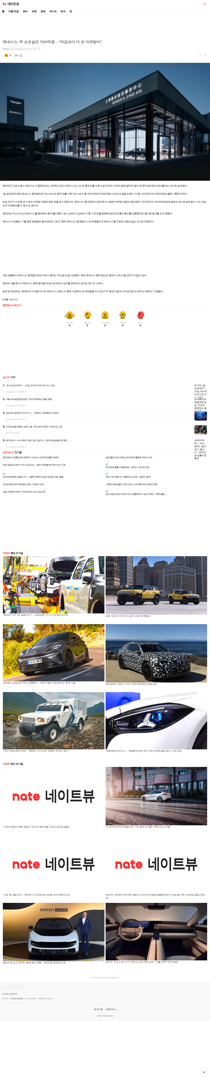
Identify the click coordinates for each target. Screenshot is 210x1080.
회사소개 (5, 992)
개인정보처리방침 (16, 992)
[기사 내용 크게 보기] (205, 55)
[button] (204, 1072)
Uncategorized (11, 392)
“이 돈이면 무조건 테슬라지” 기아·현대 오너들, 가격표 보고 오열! (138, 820)
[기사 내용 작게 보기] (200, 56)
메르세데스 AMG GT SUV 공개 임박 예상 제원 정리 (131, 677)
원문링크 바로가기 (12, 305)
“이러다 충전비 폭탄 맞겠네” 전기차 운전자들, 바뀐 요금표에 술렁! (36, 820)
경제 (43, 11)
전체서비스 (111, 1002)
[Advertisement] (105, 25)
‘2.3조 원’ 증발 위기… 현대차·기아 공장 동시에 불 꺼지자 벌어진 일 (36, 888)
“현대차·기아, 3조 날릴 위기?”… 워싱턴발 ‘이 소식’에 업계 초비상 (35, 608)
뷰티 (25, 11)
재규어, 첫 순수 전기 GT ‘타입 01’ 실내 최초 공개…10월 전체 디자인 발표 (142, 955)
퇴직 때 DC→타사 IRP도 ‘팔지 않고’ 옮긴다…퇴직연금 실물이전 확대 (36, 440)
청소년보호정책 (30, 992)
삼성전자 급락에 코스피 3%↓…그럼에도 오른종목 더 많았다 (32, 413)
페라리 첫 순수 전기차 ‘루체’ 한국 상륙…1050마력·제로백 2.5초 (34, 956)
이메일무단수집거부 (45, 992)
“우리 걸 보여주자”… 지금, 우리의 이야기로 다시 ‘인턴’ (31, 385)
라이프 (53, 11)
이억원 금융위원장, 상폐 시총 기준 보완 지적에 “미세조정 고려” (34, 427)
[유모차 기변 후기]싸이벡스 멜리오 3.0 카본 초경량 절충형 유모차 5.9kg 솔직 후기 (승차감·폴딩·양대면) (155, 889)
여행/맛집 (13, 11)
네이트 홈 (98, 1002)
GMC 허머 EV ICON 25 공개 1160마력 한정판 (128, 609)
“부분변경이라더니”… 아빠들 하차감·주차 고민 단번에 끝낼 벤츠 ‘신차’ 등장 (144, 744)
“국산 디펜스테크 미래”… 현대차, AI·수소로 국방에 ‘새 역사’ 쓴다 (35, 744)
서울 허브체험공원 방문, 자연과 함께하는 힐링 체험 (29, 399)
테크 (63, 11)
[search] (204, 3)
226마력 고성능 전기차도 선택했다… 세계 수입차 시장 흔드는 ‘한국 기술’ (39, 676)
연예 (34, 11)
